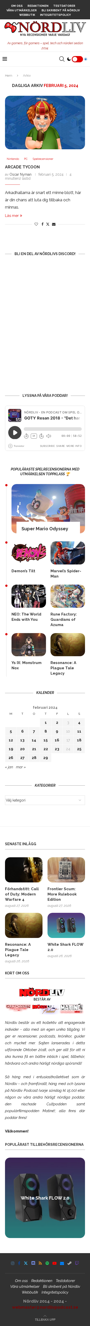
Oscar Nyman (21, 174)
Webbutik (27, 15)
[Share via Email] (54, 224)
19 (11, 749)
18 (79, 740)
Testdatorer (64, 6)
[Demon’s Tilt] (29, 552)
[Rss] (40, 1263)
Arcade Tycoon (22, 167)
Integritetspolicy (55, 15)
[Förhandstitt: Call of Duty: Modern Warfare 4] (23, 869)
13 (22, 740)
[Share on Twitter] (48, 224)
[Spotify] (47, 1263)
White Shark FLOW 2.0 (65, 947)
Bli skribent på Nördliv (61, 10)
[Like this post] (36, 224)
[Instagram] (12, 1263)
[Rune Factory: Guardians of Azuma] (67, 596)
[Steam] (70, 1263)
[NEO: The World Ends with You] (29, 596)
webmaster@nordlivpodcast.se (45, 1307)
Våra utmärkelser (21, 10)
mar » (21, 767)
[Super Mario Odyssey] (48, 508)
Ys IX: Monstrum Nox (27, 665)
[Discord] (33, 1263)
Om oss (17, 6)
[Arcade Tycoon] (45, 122)
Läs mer (12, 215)
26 (10, 757)
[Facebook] (19, 1263)
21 (34, 749)
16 (57, 740)
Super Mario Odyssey (45, 528)
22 (46, 749)
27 (22, 757)
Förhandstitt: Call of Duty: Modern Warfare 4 (22, 894)
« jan (9, 767)
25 (79, 749)
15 (46, 740)
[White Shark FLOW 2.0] (66, 925)
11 (79, 731)
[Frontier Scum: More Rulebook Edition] (66, 869)
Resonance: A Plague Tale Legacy (63, 668)
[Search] (61, 59)
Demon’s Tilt (23, 571)
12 (11, 740)
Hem (8, 75)
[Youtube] (54, 1263)
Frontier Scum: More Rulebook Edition (62, 894)
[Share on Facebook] (43, 224)
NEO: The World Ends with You (26, 617)
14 (34, 740)
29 (45, 757)
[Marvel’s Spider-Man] (67, 552)
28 (34, 757)
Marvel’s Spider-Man (65, 574)
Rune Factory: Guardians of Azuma (63, 619)
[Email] (62, 1263)
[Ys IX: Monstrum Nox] (29, 644)
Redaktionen (38, 6)
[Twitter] (26, 1263)
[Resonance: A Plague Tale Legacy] (67, 644)
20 (22, 749)
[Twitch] (77, 1263)
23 (57, 749)
